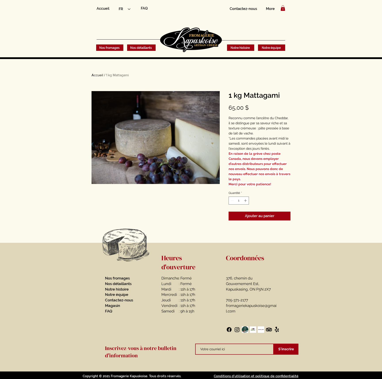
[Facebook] (229, 329)
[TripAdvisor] (269, 329)
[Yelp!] (277, 329)
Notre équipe (116, 294)
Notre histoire (117, 289)
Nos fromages (117, 278)
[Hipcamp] (261, 329)
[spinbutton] (239, 200)
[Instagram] (237, 329)
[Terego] (245, 329)
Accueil (97, 75)
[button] (283, 8)
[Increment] (245, 200)
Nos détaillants (118, 283)
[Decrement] (232, 200)
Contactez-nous (119, 300)
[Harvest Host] (253, 329)
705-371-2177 (237, 300)
